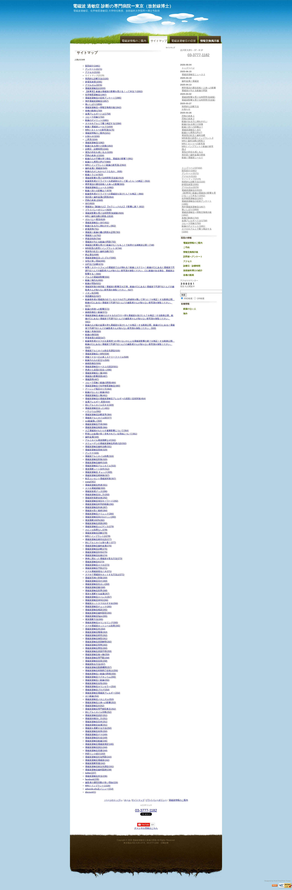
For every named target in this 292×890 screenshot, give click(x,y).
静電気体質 (93, 82)
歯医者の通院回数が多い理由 (101, 782)
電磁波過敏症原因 (96, 523)
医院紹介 (92, 66)
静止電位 (92, 254)
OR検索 (200, 298)
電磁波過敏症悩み (96, 616)
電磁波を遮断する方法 (98, 728)
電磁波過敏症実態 (96, 645)
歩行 (90, 203)
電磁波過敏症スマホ (97, 565)
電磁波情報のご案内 (134, 40)
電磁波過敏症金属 (96, 725)
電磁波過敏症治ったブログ (100, 258)
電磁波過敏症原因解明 (98, 641)
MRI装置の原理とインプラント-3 (103, 248)
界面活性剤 (93, 238)
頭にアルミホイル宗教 (98, 712)
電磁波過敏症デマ (96, 734)
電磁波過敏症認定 (96, 715)
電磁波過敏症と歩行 (97, 222)
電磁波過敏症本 (95, 629)
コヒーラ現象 (94, 117)
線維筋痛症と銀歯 (96, 312)
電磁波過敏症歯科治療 (98, 446)
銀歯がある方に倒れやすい (100, 226)
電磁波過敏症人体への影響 (100, 702)
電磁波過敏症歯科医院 (98, 613)
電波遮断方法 (94, 619)
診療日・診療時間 (97, 149)
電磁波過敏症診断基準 (98, 414)
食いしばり (93, 104)
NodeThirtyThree (279, 881)
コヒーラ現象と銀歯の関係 (100, 382)
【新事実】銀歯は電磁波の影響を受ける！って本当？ (114, 91)
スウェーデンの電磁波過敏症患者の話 (106, 443)
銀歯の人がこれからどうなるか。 (103, 171)
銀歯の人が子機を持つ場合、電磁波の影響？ (109, 158)
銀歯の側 (92, 334)
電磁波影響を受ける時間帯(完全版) (104, 178)
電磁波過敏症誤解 (96, 533)
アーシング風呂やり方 (98, 389)
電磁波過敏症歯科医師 (98, 769)
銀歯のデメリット (97, 120)
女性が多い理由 (95, 261)
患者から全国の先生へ (98, 370)
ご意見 (91, 139)
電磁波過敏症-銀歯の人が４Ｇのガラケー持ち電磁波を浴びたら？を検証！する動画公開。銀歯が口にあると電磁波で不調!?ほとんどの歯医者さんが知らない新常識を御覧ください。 (129, 318)
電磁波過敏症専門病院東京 (100, 709)
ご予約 (186, 247)
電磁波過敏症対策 (96, 459)
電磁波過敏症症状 (96, 661)
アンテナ (92, 453)
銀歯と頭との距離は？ (98, 190)
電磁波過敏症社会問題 (98, 757)
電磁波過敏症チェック (98, 606)
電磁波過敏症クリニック (99, 513)
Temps (288, 881)
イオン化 (92, 293)
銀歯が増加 (93, 283)
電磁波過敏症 (94, 142)
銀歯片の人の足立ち (97, 360)
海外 (185, 313)
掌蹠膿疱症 (93, 296)
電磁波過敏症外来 (96, 507)
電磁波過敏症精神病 (97, 475)
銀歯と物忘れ (94, 280)
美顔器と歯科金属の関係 (99, 197)
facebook (92, 779)
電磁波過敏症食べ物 (97, 654)
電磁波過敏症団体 (96, 450)
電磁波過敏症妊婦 (96, 555)
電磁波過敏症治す (96, 581)
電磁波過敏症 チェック (98, 472)
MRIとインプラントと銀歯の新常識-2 (105, 165)
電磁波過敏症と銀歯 (97, 680)
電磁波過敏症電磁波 (97, 760)
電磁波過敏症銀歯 (96, 741)
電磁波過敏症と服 (96, 373)
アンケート (93, 69)
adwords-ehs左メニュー (99, 789)
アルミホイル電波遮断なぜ (100, 440)
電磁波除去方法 (95, 664)
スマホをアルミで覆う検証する (103, 123)
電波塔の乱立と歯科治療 (99, 251)
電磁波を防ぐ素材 (96, 510)
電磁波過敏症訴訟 (96, 747)
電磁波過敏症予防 (96, 568)
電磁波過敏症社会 (96, 737)
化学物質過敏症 (95, 94)
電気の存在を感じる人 (99, 152)
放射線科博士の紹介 (192, 270)
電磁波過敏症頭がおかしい (100, 517)
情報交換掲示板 (190, 252)
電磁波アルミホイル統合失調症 (102, 350)
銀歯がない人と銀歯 (97, 392)
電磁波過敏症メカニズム (99, 699)
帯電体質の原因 (95, 338)
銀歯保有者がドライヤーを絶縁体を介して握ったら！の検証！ (117, 181)
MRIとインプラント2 (97, 536)
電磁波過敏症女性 (96, 683)
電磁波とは (93, 235)
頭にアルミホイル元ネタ (99, 405)
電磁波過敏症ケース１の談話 (101, 366)
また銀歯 (92, 696)
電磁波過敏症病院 (96, 638)
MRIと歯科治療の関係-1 (99, 216)
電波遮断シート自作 (97, 469)
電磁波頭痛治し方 (96, 718)
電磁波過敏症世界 (96, 590)
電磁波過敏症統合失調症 (99, 766)
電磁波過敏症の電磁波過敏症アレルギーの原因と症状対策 (115, 398)
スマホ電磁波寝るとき (98, 571)
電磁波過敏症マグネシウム (100, 677)
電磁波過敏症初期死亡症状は (101, 670)
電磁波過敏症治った (97, 408)
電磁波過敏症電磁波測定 (99, 744)
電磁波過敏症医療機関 (98, 667)
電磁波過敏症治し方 (97, 494)
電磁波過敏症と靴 (96, 395)
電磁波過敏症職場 (96, 632)
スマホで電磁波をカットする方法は (104, 574)
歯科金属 (92, 437)
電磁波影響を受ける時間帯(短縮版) (104, 213)
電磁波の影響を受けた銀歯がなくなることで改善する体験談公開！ (119, 245)
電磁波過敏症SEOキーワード (101, 501)
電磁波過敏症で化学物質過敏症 (102, 386)
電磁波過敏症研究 (96, 635)
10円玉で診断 (94, 264)
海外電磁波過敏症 (97, 101)
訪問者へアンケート (192, 256)
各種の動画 (93, 110)
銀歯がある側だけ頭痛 (99, 146)
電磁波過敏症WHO (96, 600)
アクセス (92, 72)
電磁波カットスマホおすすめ (101, 603)
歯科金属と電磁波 (96, 168)
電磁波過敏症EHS (96, 552)
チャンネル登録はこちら (146, 828)
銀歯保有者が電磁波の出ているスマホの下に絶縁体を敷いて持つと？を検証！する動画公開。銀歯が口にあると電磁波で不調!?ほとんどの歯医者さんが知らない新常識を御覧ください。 (130, 302)
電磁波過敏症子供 (96, 424)
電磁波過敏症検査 (96, 427)
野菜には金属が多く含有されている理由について (111, 434)
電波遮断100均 (95, 520)
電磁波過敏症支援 (96, 750)
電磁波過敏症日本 (96, 721)
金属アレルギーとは (98, 114)
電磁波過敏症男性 (96, 648)
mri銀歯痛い (93, 421)
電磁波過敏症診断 (96, 549)
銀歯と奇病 (93, 331)
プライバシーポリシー (98, 210)
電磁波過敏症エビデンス (99, 526)
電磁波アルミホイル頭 (98, 418)
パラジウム (93, 411)
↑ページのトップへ (113, 800)
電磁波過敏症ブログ (97, 689)
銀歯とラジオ (94, 174)
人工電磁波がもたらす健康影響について (107, 430)
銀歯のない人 (189, 309)
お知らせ (92, 136)
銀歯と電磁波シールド (99, 126)
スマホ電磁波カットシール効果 (102, 625)
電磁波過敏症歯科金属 (98, 545)
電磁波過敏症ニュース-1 (99, 187)
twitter (90, 773)
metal (90, 481)
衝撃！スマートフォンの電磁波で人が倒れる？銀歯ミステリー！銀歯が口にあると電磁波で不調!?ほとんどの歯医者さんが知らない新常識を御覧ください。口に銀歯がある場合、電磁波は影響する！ (130, 270)
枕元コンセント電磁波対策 (100, 478)
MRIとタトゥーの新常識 (99, 130)
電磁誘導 (92, 379)
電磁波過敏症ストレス (98, 597)
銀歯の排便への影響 (97, 309)
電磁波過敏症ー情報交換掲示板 (103, 107)
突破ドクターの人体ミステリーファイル (107, 357)
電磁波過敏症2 (95, 88)
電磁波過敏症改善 (96, 731)
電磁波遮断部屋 (95, 763)
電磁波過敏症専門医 (97, 657)
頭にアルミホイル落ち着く (100, 542)
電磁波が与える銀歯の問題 (100, 242)
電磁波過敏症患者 (96, 485)
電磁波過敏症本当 (96, 776)
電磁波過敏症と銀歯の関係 (100, 673)
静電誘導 (92, 229)
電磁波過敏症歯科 (96, 462)
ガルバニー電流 (95, 219)
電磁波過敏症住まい (97, 584)
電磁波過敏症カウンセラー (100, 686)
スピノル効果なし (96, 529)
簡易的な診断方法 (97, 78)
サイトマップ (159, 40)
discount (90, 792)
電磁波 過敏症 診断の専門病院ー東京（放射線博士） (123, 6)
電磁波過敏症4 (94, 561)
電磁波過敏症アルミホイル (100, 466)
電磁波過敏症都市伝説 (98, 539)
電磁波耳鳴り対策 (96, 577)
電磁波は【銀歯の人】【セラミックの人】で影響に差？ (114, 206)
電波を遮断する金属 (97, 593)
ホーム (127, 800)
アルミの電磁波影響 (97, 277)
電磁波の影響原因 (96, 376)
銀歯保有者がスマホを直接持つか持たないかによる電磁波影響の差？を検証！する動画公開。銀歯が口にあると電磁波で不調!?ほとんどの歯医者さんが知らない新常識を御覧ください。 (130, 344)
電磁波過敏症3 (94, 705)
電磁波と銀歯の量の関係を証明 (102, 232)
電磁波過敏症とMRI (97, 354)
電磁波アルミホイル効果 (99, 456)
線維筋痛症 (93, 363)
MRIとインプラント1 (97, 785)
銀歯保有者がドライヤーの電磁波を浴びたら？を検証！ (114, 194)
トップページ (188, 68)
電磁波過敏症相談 (96, 609)
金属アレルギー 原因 (97, 402)
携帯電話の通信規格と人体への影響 (104, 184)
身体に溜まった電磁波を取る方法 (103, 558)
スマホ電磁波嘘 (95, 488)
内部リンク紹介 (95, 753)
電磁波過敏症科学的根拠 (99, 504)
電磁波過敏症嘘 (95, 587)
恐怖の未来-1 (94, 155)
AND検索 (188, 298)
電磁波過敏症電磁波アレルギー (102, 693)
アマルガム (93, 85)
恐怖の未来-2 (94, 200)
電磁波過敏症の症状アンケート (103, 98)
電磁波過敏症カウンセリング (101, 622)
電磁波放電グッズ (96, 491)
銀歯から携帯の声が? (98, 162)
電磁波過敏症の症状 (183, 40)
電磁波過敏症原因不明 (98, 651)
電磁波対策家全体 (96, 497)
